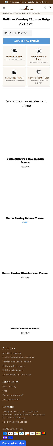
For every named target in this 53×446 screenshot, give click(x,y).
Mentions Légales (12, 353)
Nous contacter (11, 399)
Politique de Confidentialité (17, 362)
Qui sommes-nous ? (13, 395)
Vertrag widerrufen (13, 443)
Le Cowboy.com (17, 429)
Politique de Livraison (13, 366)
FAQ (5, 391)
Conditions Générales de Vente (18, 357)
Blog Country (9, 386)
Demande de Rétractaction (17, 374)
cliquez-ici (21, 422)
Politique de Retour (13, 370)
